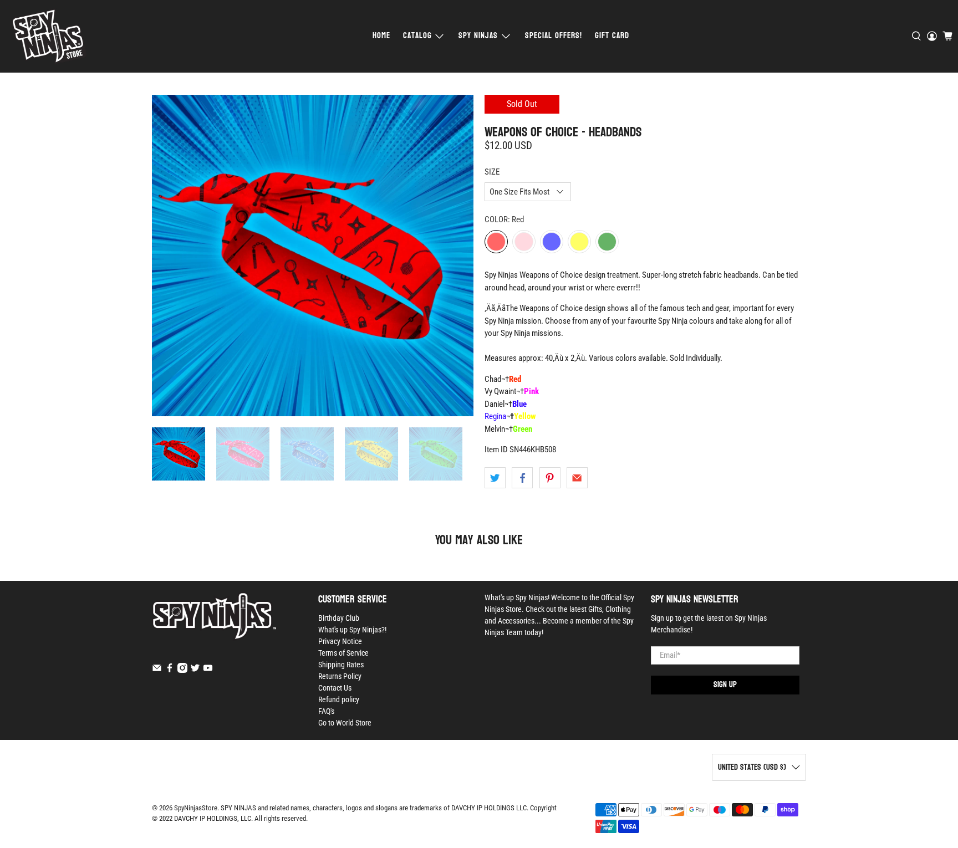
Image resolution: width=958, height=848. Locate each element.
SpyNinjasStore (195, 808)
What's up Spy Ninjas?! (352, 629)
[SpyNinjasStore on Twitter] (195, 670)
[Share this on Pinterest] (549, 477)
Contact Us (334, 687)
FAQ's (326, 711)
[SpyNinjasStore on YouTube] (208, 670)
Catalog (417, 35)
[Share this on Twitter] (495, 477)
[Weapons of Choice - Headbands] (312, 255)
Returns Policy (339, 676)
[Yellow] (579, 241)
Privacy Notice (340, 641)
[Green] (607, 241)
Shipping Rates (341, 664)
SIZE (492, 172)
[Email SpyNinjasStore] (157, 670)
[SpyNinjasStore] (49, 36)
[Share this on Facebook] (522, 477)
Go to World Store (344, 722)
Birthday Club (338, 618)
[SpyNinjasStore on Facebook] (170, 670)
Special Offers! (553, 35)
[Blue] (551, 241)
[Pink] (524, 241)
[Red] (496, 241)
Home (381, 35)
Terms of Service (343, 652)
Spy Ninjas (478, 35)
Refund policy (338, 699)
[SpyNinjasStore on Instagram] (182, 670)
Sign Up (725, 684)
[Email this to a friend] (577, 477)
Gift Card (612, 35)
